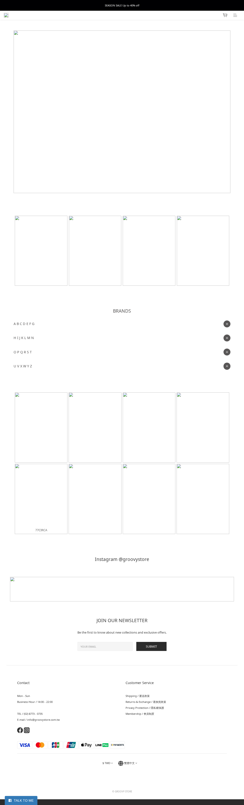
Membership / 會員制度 (140, 713)
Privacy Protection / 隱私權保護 (145, 708)
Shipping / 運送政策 (138, 696)
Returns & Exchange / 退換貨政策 (146, 702)
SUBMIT (151, 646)
